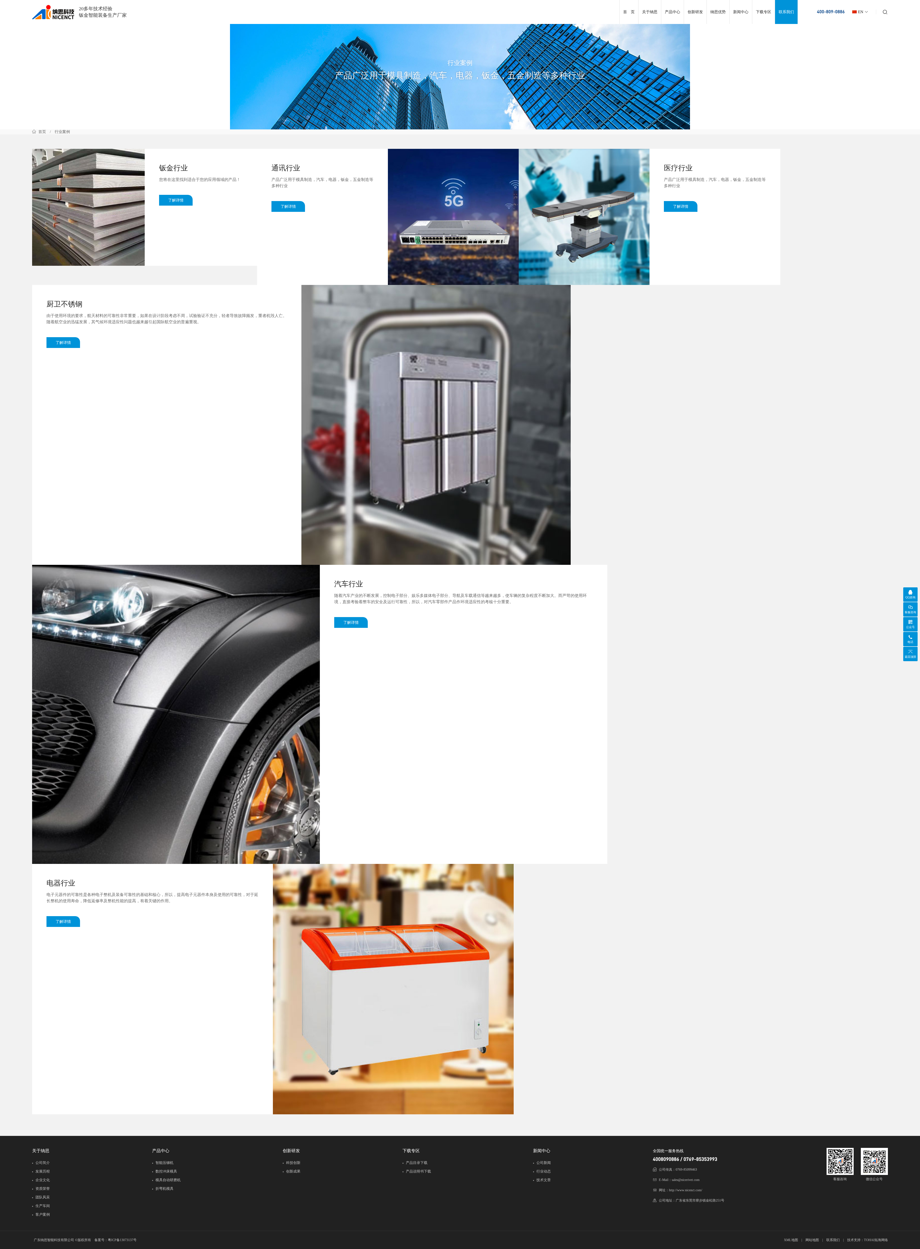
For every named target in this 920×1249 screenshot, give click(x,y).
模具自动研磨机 (168, 1180)
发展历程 (42, 1171)
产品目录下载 (416, 1163)
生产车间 (42, 1206)
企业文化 (42, 1180)
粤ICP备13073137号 (122, 1240)
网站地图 (812, 1240)
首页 (42, 132)
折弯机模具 (164, 1189)
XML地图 (791, 1240)
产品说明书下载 (418, 1171)
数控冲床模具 (166, 1171)
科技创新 (293, 1163)
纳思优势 (718, 12)
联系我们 (786, 12)
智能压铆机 (164, 1163)
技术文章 (543, 1180)
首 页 (629, 12)
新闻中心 (740, 12)
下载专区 (763, 12)
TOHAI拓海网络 (876, 1240)
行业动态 (543, 1171)
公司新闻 (543, 1163)
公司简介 (42, 1163)
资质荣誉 (42, 1189)
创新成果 (293, 1171)
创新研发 (695, 12)
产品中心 (672, 12)
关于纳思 (649, 12)
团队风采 (42, 1197)
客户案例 (42, 1214)
